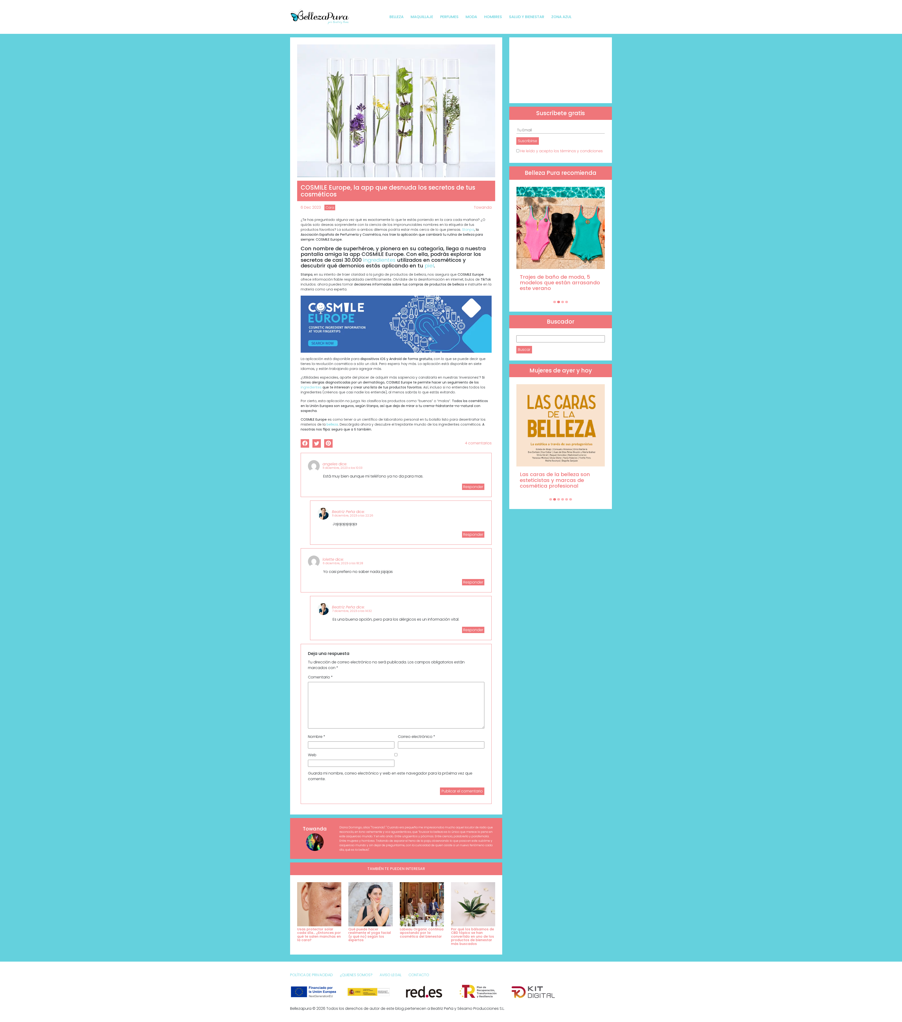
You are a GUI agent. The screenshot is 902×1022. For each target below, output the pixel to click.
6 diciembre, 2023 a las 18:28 (343, 563)
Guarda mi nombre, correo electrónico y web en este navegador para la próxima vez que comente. (390, 776)
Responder (473, 486)
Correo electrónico (416, 736)
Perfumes (449, 17)
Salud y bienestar (526, 17)
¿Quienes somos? (356, 975)
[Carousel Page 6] (570, 499)
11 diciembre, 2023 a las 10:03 (342, 468)
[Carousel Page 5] (566, 499)
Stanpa (468, 229)
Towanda (483, 207)
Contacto (418, 975)
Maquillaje (422, 17)
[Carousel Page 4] (566, 302)
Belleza (396, 17)
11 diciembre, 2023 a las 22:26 (352, 515)
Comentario (320, 677)
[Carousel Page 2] (558, 302)
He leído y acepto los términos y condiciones (561, 151)
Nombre (316, 736)
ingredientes (379, 260)
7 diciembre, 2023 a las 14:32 (352, 611)
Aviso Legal (390, 975)
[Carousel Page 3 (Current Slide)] (562, 302)
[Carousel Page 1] (554, 302)
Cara (330, 207)
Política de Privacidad (311, 975)
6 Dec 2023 (311, 207)
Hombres (493, 17)
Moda (471, 17)
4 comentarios (478, 443)
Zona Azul (561, 17)
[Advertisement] (560, 70)
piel (429, 265)
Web (312, 755)
